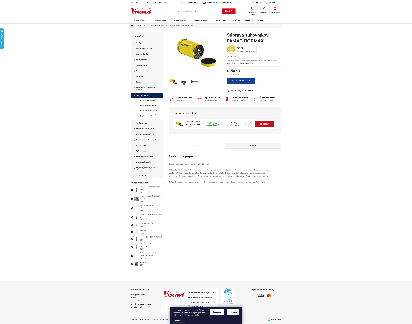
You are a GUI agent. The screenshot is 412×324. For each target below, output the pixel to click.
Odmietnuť (217, 312)
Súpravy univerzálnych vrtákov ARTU (149, 116)
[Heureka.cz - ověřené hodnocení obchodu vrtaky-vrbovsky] (228, 296)
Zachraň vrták (141, 175)
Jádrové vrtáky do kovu (144, 48)
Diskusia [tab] (253, 146)
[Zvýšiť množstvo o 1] (249, 122)
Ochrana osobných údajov (142, 304)
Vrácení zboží (137, 307)
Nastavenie (179, 320)
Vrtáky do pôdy (141, 123)
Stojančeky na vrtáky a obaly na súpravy (147, 169)
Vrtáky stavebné (141, 60)
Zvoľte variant (243, 81)
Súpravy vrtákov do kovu (147, 100)
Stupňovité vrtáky (142, 54)
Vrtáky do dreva (141, 65)
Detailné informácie (246, 63)
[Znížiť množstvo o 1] (249, 125)
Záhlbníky (139, 76)
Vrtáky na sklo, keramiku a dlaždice (145, 89)
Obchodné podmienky (159, 3)
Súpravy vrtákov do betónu (148, 110)
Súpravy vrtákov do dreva (147, 105)
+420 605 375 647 (197, 306)
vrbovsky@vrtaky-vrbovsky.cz (201, 302)
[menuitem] (141, 20)
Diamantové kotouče (143, 162)
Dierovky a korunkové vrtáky (146, 134)
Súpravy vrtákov (142, 95)
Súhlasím (233, 312)
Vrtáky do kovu (141, 43)
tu (199, 315)
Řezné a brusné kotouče (144, 157)
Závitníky (139, 82)
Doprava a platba (136, 3)
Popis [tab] (197, 146)
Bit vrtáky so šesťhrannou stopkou (148, 140)
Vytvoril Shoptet (276, 320)
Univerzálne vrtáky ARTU (145, 129)
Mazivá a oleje (141, 145)
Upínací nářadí (141, 151)
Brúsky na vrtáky (142, 71)
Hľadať (228, 11)
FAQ (147, 3)
